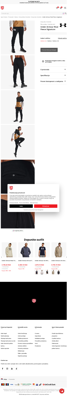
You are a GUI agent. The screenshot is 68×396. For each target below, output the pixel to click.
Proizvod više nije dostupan (49, 50)
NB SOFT (37, 394)
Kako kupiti (4, 333)
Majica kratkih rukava (40, 258)
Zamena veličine (22, 346)
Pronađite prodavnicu (40, 341)
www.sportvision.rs (26, 394)
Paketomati (55, 343)
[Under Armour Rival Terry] (9, 249)
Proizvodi (10, 17)
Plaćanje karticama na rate (8, 341)
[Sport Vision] (2, 8)
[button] (34, 13)
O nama (37, 333)
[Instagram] (7, 368)
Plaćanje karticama (6, 338)
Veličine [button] (49, 41)
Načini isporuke (5, 348)
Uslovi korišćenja (22, 333)
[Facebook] (2, 368)
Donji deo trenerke (36, 17)
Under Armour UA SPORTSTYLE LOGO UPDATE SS (42, 260)
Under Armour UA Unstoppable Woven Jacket (58, 260)
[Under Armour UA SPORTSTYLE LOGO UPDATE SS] (42, 249)
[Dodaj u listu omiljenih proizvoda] (14, 255)
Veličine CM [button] (56, 41)
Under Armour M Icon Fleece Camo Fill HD (25, 260)
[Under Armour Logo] (42, 272)
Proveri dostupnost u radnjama (51, 81)
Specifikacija (45, 75)
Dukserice (4, 258)
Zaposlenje (38, 336)
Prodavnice (38, 346)
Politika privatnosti (23, 338)
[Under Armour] (63, 25)
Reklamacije (21, 351)
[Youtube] (12, 368)
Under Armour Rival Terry (9, 260)
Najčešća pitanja (22, 356)
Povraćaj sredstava (23, 348)
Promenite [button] (12, 379)
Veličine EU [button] (43, 41)
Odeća (16, 17)
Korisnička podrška (23, 341)
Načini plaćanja (5, 336)
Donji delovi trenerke (24, 17)
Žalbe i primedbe (22, 353)
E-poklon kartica (56, 338)
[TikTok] (16, 368)
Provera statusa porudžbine (25, 343)
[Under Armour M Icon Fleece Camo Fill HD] (25, 249)
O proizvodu (44, 70)
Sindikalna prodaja (40, 338)
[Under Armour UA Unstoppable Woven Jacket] (58, 249)
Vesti (36, 343)
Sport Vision (4, 17)
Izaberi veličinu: (45, 38)
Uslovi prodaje (22, 336)
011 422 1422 (34, 2)
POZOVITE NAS (34, 1)
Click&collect (55, 341)
